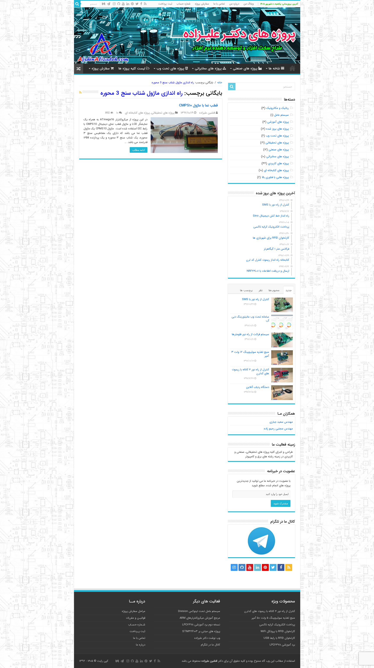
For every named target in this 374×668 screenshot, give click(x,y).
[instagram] (114, 4)
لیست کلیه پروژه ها (131, 68)
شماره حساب (183, 4)
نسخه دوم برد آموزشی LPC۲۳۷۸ (201, 624)
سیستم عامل (281, 115)
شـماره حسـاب (136, 624)
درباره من (234, 4)
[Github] (119, 4)
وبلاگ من (248, 4)
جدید (288, 290)
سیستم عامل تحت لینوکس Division (199, 611)
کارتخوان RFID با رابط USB (279, 638)
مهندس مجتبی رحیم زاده (278, 428)
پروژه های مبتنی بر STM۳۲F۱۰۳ (201, 631)
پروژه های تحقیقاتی (162, 113)
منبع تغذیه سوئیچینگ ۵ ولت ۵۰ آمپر (273, 618)
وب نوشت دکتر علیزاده (207, 638)
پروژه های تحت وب (170, 68)
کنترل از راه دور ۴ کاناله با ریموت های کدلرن (250, 371)
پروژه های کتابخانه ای (137, 113)
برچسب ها (246, 290)
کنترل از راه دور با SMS (255, 299)
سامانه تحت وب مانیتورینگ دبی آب (250, 319)
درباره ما (140, 644)
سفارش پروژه (202, 4)
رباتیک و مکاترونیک (277, 108)
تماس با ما (219, 4)
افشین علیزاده (207, 113)
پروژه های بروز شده (277, 129)
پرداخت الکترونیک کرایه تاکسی (277, 624)
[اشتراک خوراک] (80, 92)
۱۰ (117, 113)
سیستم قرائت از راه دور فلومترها (250, 334)
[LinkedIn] (128, 4)
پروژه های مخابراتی (208, 68)
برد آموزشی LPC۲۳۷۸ (282, 644)
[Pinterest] (132, 4)
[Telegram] (108, 4)
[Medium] (104, 4)
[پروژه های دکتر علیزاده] (187, 35)
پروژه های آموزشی (278, 122)
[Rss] (145, 4)
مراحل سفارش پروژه (133, 611)
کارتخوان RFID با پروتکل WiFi (278, 631)
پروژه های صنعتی (245, 68)
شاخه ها (274, 68)
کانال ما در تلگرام (210, 644)
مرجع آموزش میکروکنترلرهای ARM (200, 618)
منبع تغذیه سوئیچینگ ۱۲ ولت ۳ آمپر (250, 354)
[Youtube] (123, 4)
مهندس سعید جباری (281, 422)
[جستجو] (77, 4)
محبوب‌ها (274, 290)
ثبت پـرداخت (137, 631)
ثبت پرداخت (165, 4)
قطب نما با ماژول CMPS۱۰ (198, 105)
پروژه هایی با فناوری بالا (275, 177)
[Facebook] (141, 4)
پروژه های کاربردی (278, 163)
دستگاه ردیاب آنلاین (257, 387)
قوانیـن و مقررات (135, 618)
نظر (261, 290)
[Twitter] (137, 4)
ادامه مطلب (138, 149)
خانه (292, 68)
